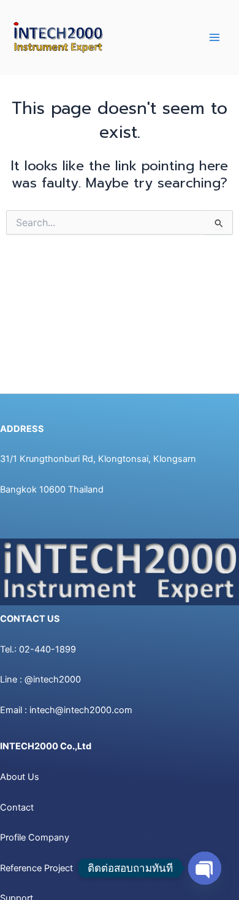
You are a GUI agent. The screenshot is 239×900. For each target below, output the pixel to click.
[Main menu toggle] (214, 37)
